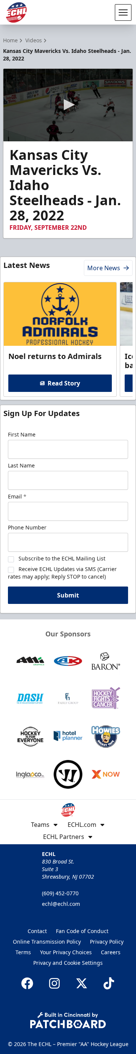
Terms (23, 952)
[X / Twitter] (81, 983)
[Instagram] (54, 983)
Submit (68, 595)
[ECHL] (16, 12)
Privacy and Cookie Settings (68, 962)
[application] (68, 105)
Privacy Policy (107, 941)
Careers (111, 952)
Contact (37, 931)
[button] (68, 104)
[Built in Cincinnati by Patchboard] (68, 1020)
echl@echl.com (61, 903)
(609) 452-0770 (60, 893)
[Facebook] (27, 983)
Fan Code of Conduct (82, 931)
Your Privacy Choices (66, 952)
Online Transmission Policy (47, 941)
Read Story (64, 383)
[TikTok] (108, 983)
